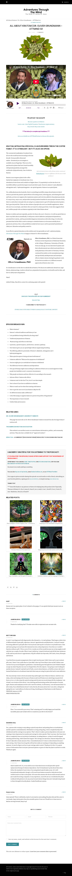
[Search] (62, 2)
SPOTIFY (54, 309)
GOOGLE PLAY (40, 309)
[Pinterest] (13, 587)
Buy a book (30, 126)
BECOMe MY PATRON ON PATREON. (18, 463)
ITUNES (17, 309)
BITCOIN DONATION (44, 462)
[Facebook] (7, 587)
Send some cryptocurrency (46, 124)
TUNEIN (32, 309)
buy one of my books (21, 472)
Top (65, 872)
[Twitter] (10, 587)
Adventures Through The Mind (15, 233)
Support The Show (36, 118)
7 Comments (40, 32)
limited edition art (36, 472)
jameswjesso (15, 619)
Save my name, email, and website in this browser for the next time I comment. (32, 839)
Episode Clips (36, 300)
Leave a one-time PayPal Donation (28, 124)
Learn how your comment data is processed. (43, 851)
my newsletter (34, 479)
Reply (64, 601)
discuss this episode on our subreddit (36, 296)
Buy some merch (40, 126)
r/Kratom (9, 437)
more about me (54, 479)
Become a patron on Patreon (36, 122)
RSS (21, 309)
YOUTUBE (48, 309)
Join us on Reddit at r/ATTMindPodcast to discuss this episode (36, 136)
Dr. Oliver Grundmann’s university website (22, 416)
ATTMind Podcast (36, 22)
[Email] (16, 587)
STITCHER (26, 309)
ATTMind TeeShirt (51, 472)
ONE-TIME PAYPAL (30, 462)
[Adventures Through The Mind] (36, 12)
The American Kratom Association (19, 427)
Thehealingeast (40, 173)
